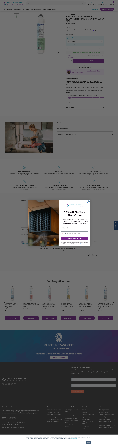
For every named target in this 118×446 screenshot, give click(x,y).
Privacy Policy (74, 438)
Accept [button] (88, 442)
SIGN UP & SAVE (74, 238)
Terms (83, 243)
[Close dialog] (88, 201)
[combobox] (63, 233)
